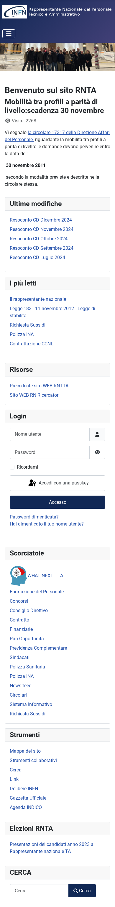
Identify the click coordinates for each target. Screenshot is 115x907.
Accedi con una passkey (63, 483)
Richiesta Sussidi (27, 714)
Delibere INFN (24, 788)
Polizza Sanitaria (27, 667)
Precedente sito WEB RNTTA (39, 386)
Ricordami (27, 467)
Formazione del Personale (37, 591)
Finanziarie (21, 629)
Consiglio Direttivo (29, 610)
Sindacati (19, 657)
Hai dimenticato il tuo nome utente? (47, 524)
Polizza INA (22, 676)
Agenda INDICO (26, 807)
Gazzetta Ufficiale (28, 798)
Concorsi (19, 601)
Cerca (16, 770)
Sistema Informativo (31, 704)
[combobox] (39, 890)
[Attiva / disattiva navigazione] (8, 33)
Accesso (57, 502)
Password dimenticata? (34, 517)
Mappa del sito (25, 751)
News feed (21, 685)
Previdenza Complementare (38, 648)
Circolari (18, 695)
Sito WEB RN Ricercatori (35, 395)
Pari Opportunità (27, 638)
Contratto (19, 620)
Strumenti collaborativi (33, 760)
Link (14, 779)
